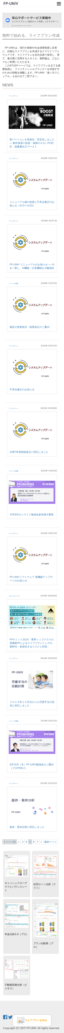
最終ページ (50, 841)
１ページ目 (9, 841)
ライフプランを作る (36, 1020)
